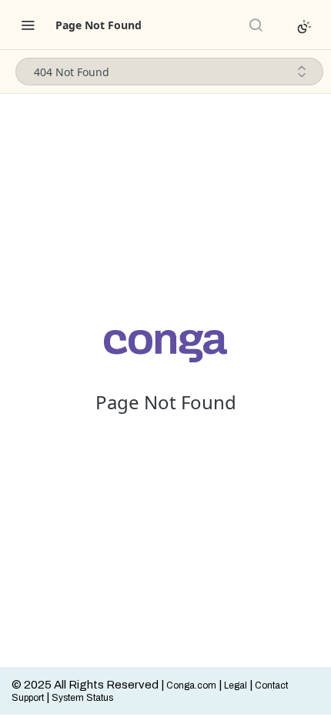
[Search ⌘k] (255, 24)
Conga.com (191, 685)
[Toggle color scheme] (304, 27)
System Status (82, 697)
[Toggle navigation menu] (27, 24)
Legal (235, 685)
